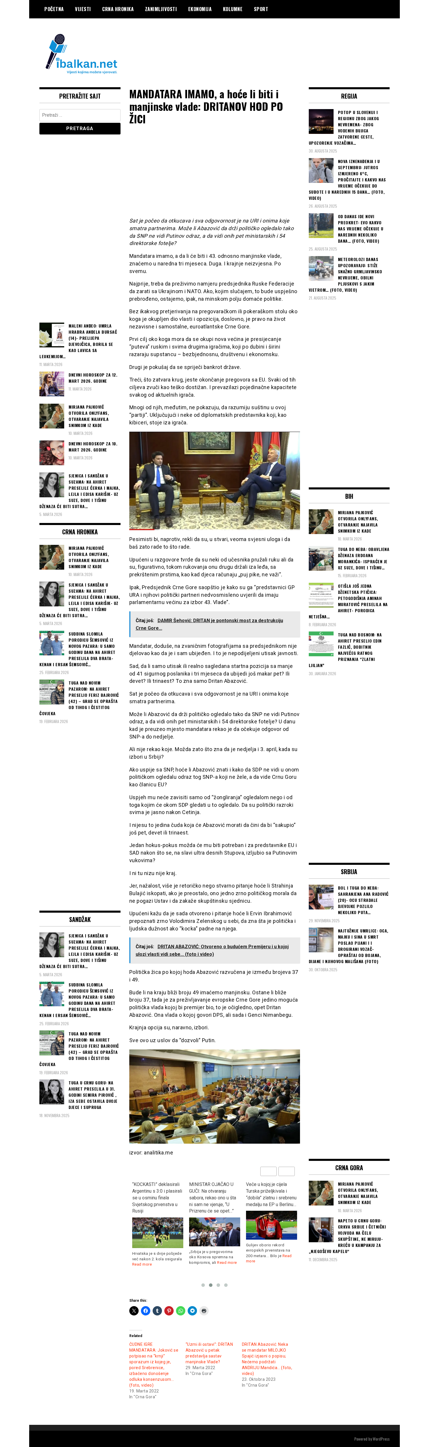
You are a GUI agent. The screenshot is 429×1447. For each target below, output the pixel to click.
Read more (170, 1262)
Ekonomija (200, 9)
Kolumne (233, 9)
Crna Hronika (118, 9)
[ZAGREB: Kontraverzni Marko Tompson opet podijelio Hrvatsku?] (271, 1218)
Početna (54, 9)
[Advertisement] (283, 42)
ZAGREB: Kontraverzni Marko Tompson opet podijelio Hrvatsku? (268, 1191)
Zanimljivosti (161, 9)
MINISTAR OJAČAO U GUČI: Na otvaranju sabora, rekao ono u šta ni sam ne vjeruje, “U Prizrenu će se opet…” (155, 1198)
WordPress (381, 1439)
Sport (261, 9)
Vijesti (83, 9)
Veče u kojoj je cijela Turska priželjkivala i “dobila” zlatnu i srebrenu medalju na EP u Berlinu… (214, 1194)
